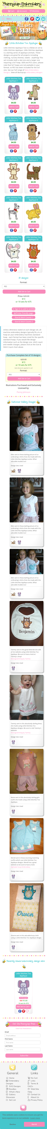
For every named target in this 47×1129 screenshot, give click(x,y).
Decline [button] (13, 1124)
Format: (23, 282)
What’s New (14, 1092)
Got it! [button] (34, 1124)
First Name (9, 1039)
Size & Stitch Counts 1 (23, 317)
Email (7, 1032)
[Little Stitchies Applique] (13, 471)
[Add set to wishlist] (27, 1011)
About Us (35, 1097)
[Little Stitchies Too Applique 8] (33, 211)
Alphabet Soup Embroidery (20, 867)
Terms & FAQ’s (33, 1085)
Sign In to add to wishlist (25, 309)
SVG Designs (15, 1086)
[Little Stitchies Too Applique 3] (14, 132)
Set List (12, 1100)
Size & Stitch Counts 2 (23, 321)
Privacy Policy (37, 1100)
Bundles (12, 1089)
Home (11, 1078)
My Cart (34, 1078)
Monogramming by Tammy (20, 659)
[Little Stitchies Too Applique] (19, 471)
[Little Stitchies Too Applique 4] (33, 132)
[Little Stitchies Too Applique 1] (14, 92)
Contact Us (35, 1094)
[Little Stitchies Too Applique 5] (14, 172)
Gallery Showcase (10, 1096)
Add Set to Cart (23, 1006)
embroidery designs (34, 72)
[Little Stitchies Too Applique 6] (33, 172)
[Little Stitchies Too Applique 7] (14, 211)
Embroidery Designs (12, 1082)
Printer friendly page (24, 313)
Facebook (12, 111)
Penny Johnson (23, 392)
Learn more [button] (35, 1118)
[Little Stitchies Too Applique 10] (33, 251)
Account (23, 11)
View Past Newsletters (23, 1028)
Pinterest (15, 111)
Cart (12, 11)
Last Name (9, 1046)
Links (33, 1081)
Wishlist (35, 11)
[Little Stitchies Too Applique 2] (33, 92)
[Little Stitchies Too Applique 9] (14, 251)
